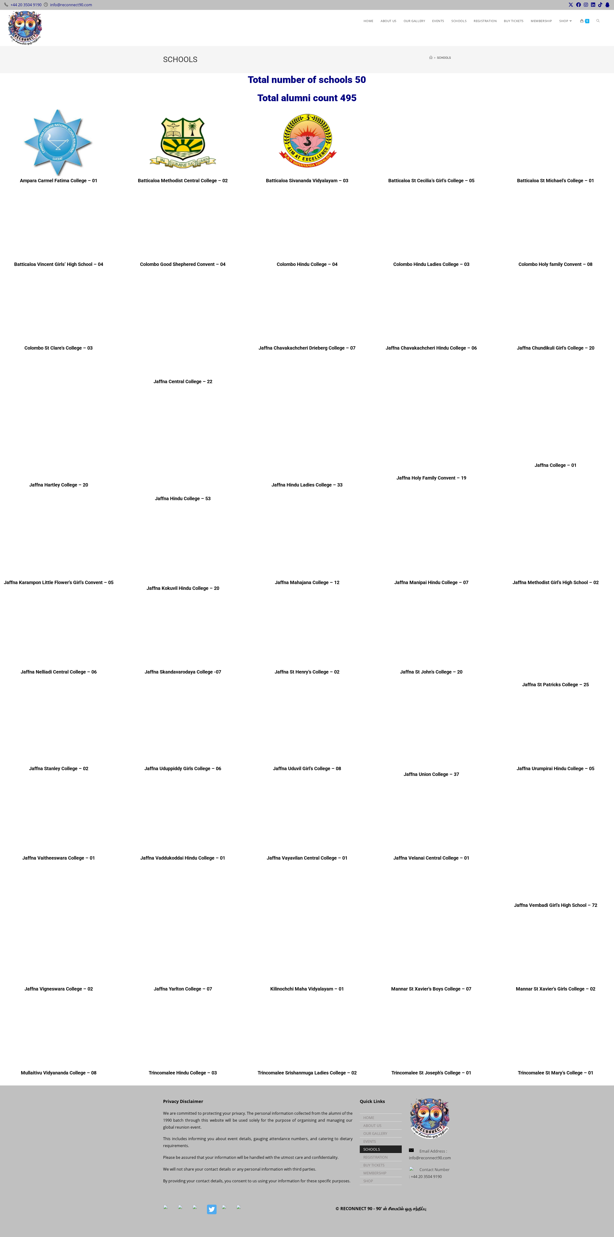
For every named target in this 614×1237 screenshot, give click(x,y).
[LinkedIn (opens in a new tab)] (593, 4)
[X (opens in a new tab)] (571, 4)
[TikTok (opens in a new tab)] (600, 4)
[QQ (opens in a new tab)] (607, 4)
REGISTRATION (375, 1157)
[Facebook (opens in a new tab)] (578, 4)
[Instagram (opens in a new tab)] (586, 4)
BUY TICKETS (373, 1165)
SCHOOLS (444, 57)
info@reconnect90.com (71, 4)
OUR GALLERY (375, 1133)
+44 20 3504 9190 (26, 4)
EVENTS (369, 1141)
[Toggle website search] (598, 21)
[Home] (430, 57)
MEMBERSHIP (374, 1173)
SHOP (368, 1180)
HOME (368, 1117)
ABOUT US (372, 1125)
